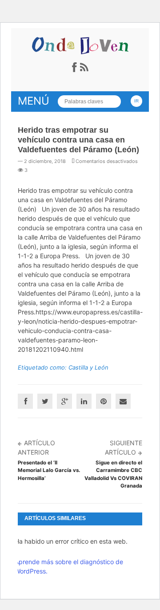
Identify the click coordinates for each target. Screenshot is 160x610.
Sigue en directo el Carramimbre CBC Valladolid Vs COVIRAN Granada (113, 474)
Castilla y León (88, 367)
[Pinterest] (103, 401)
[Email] (123, 401)
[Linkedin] (84, 401)
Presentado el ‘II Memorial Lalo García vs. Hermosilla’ (49, 470)
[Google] (64, 401)
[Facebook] (25, 401)
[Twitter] (44, 401)
